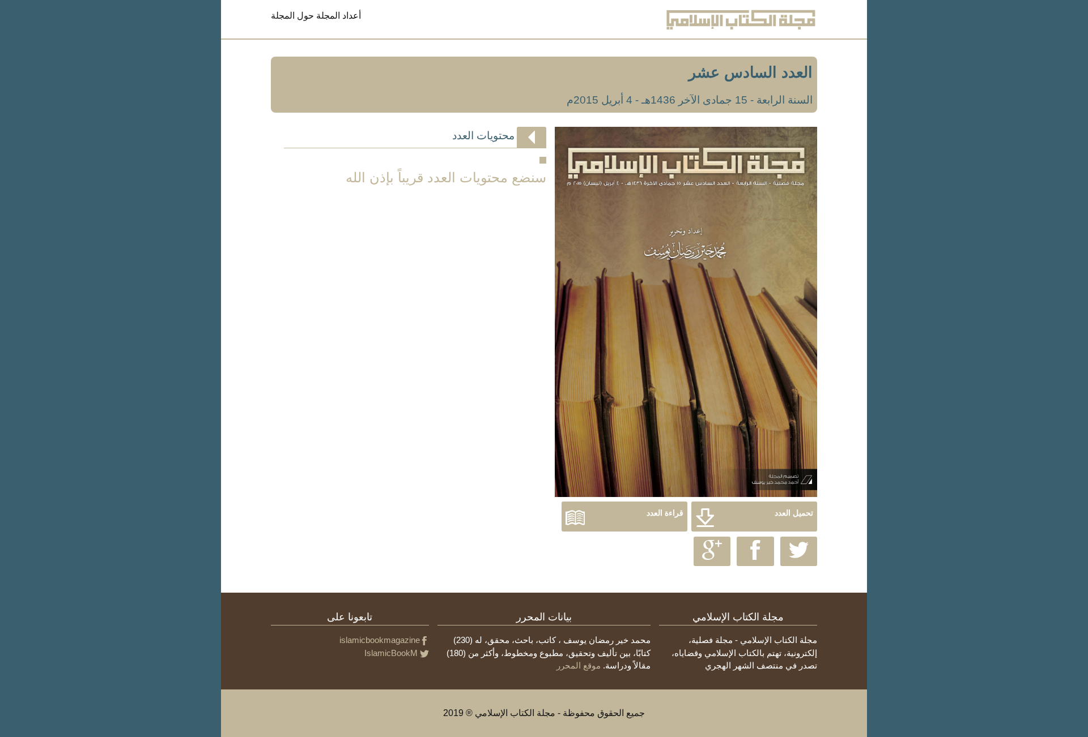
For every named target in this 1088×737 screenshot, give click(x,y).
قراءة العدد (665, 513)
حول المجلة (292, 15)
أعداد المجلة (338, 15)
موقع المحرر (578, 665)
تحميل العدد (794, 513)
